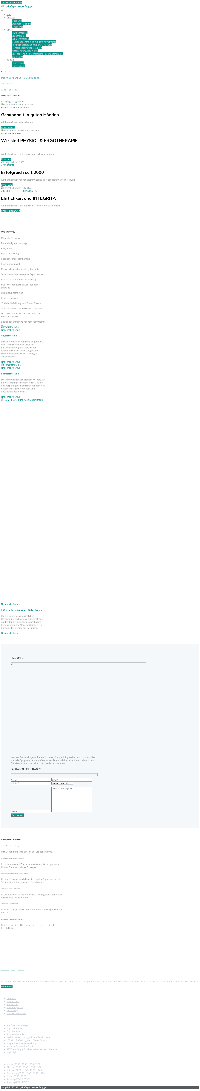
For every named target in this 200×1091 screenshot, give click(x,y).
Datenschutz (18, 65)
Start (9, 14)
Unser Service (8, 127)
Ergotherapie (19, 35)
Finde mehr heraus (10, 361)
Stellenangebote (15, 1007)
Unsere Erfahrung (10, 210)
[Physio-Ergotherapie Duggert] (17, 6)
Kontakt (10, 59)
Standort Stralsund (21, 23)
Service (10, 29)
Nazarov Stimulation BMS (25, 50)
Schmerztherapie (20, 38)
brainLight (17, 56)
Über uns (11, 17)
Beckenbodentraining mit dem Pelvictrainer (34, 41)
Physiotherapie (19, 32)
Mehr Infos (7, 986)
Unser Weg (17, 26)
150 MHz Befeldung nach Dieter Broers (32, 44)
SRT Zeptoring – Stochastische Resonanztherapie (37, 53)
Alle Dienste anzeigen (18, 1025)
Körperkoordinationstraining (27, 47)
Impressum (18, 62)
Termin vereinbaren (11, 2)
